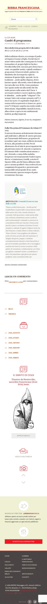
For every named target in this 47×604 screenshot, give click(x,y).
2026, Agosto (14, 333)
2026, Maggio (14, 348)
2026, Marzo (14, 358)
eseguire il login (16, 282)
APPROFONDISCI (23, 436)
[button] (23, 475)
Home (7, 556)
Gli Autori (9, 577)
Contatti (25, 577)
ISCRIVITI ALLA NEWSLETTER (23, 541)
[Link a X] (35, 602)
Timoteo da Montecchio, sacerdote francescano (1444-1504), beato (23, 382)
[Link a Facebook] (29, 602)
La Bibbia (25, 556)
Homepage (13, 26)
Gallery (8, 568)
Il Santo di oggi (23, 375)
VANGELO (12, 314)
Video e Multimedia (29, 565)
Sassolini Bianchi (28, 568)
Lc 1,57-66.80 (10, 38)
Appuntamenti (27, 574)
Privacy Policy (10, 593)
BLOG (20, 26)
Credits (19, 593)
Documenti (9, 565)
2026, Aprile (13, 353)
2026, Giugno (14, 343)
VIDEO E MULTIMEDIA (23, 457)
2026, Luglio (14, 338)
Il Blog (27, 26)
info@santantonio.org (28, 590)
